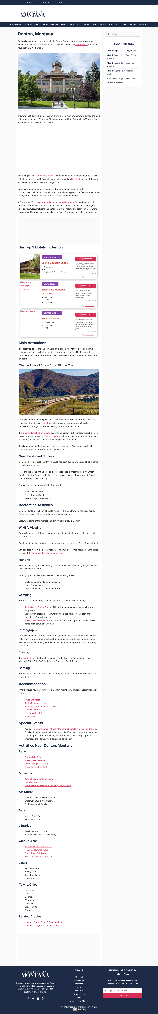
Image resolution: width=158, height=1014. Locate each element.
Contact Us (79, 980)
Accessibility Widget (79, 1001)
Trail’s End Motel (32, 699)
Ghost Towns (89, 24)
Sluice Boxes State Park (36, 767)
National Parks (32, 24)
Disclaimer (78, 991)
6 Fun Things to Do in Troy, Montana (122, 50)
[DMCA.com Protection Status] (79, 1010)
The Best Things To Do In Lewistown (42, 925)
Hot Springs (15, 24)
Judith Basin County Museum (39, 779)
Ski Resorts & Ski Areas (54, 24)
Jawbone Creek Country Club (39, 856)
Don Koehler (77, 179)
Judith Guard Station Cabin (38, 607)
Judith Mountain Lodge (55, 262)
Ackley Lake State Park (36, 620)
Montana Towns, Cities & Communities (43, 922)
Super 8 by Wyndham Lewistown (54, 291)
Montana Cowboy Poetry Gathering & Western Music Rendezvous (65, 729)
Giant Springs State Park (36, 763)
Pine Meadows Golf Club (36, 850)
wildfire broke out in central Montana (56, 202)
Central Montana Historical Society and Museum (48, 785)
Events (62, 2)
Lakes (123, 24)
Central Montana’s (52, 436)
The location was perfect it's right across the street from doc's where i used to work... (84, 294)
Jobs (79, 987)
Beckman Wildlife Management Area (46, 553)
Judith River (28, 658)
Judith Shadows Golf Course (38, 846)
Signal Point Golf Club (35, 853)
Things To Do (47, 2)
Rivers (133, 24)
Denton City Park (33, 757)
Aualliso (25, 110)
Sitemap (79, 998)
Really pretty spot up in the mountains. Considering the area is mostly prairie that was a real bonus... (85, 267)
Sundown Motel (50, 318)
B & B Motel (30, 716)
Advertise (79, 984)
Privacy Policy (79, 994)
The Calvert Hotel (33, 713)
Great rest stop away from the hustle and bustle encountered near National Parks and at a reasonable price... (84, 324)
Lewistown (46, 423)
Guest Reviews (89, 277)
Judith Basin (81, 44)
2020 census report (44, 175)
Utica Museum (32, 782)
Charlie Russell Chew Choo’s (36, 433)
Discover (31, 2)
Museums (143, 24)
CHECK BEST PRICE (86, 259)
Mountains (74, 24)
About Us (79, 977)
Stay (19, 2)
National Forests (108, 24)
